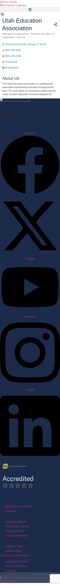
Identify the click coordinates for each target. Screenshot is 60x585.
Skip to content (8, 1)
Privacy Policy (8, 581)
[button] (30, 9)
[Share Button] (55, 24)
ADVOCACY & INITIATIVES (14, 555)
